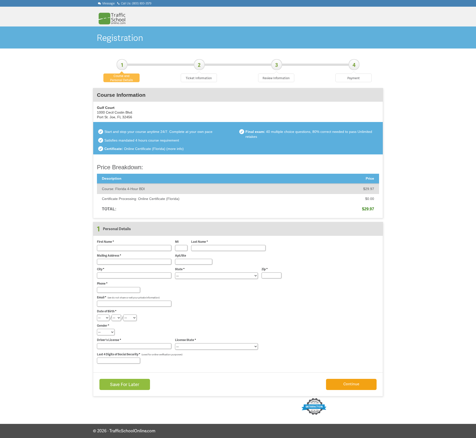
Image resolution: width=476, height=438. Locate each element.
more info (175, 149)
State (180, 269)
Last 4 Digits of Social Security (139, 354)
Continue (351, 384)
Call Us (135, 3)
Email (128, 297)
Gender (103, 325)
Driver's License (109, 340)
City (100, 269)
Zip (265, 269)
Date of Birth (107, 311)
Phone (102, 283)
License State (185, 340)
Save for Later (124, 384)
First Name (105, 242)
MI (177, 242)
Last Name (199, 242)
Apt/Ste (180, 255)
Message (108, 3)
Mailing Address (109, 255)
